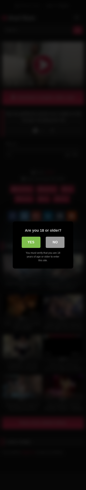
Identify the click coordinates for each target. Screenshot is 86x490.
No (55, 242)
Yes (31, 242)
